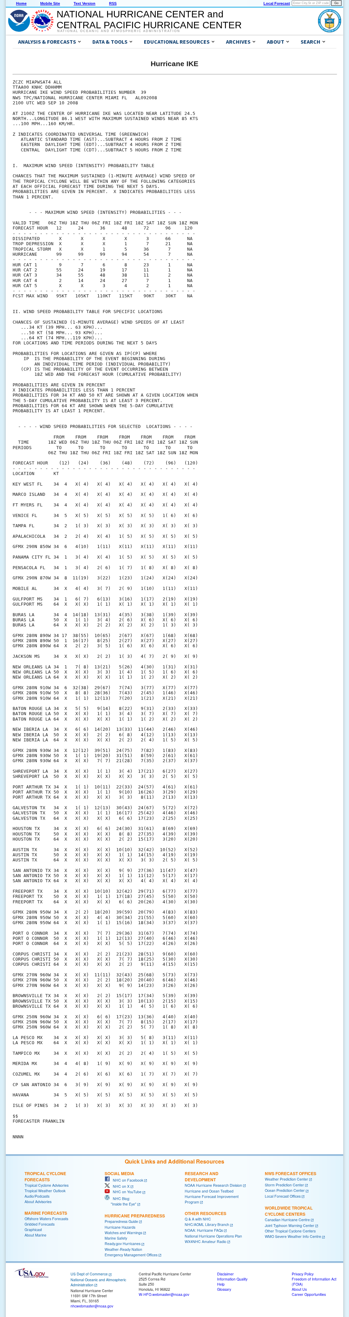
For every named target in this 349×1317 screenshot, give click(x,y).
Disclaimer (225, 1273)
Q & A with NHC (198, 1219)
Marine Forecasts (46, 1213)
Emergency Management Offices (131, 1254)
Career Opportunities (309, 1294)
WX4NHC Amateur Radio (205, 1241)
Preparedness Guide (121, 1221)
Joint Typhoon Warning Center (289, 1225)
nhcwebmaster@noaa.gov (92, 1305)
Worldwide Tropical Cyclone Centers (289, 1211)
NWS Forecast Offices (290, 1173)
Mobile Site (50, 3)
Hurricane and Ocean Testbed (209, 1191)
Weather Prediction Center (286, 1179)
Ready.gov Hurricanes (122, 1243)
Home (21, 3)
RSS (113, 3)
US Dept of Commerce (89, 1273)
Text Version (84, 3)
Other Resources (205, 1213)
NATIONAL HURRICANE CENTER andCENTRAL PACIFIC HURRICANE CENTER (149, 19)
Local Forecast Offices (283, 1196)
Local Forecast (276, 3)
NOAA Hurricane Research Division (213, 1185)
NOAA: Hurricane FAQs (204, 1230)
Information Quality (232, 1279)
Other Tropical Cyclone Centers (290, 1230)
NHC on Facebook (126, 1180)
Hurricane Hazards (120, 1227)
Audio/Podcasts (37, 1196)
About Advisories (38, 1201)
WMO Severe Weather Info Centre (293, 1236)
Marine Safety (116, 1238)
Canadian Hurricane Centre (287, 1219)
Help (221, 1284)
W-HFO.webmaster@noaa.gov (164, 1294)
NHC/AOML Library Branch (207, 1224)
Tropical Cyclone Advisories (47, 1185)
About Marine (35, 1235)
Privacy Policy (303, 1273)
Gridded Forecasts (40, 1224)
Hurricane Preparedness (135, 1216)
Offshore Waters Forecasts (46, 1218)
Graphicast (33, 1229)
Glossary (224, 1289)
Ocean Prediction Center (285, 1190)
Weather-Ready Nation (123, 1249)
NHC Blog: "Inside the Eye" (120, 1201)
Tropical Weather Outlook (45, 1190)
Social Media (119, 1173)
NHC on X (120, 1186)
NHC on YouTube (125, 1191)
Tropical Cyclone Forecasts (45, 1176)
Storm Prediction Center (284, 1184)
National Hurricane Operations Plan (213, 1236)
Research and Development (201, 1176)
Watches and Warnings (123, 1232)
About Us (299, 1289)
